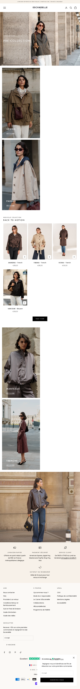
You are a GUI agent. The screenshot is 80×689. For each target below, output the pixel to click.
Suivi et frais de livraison (12, 609)
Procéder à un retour (10, 599)
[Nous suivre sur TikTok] (21, 652)
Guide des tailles (9, 616)
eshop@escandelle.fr (68, 558)
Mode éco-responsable (41, 596)
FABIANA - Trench (40, 263)
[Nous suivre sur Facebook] (4, 652)
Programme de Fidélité (41, 610)
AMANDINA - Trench (15, 263)
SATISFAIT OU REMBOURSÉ (40, 572)
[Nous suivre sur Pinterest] (15, 652)
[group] (40, 39)
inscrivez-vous (57, 680)
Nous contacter (9, 592)
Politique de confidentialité (67, 596)
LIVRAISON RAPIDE (15, 552)
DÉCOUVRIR (10, 134)
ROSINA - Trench (65, 263)
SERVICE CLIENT (65, 552)
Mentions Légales (63, 599)
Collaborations (38, 603)
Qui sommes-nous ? (40, 592)
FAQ (4, 596)
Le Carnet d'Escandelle (41, 599)
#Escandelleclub (39, 606)
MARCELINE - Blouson (15, 309)
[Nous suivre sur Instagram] (10, 652)
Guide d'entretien (9, 612)
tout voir (40, 319)
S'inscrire (10, 645)
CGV (58, 592)
